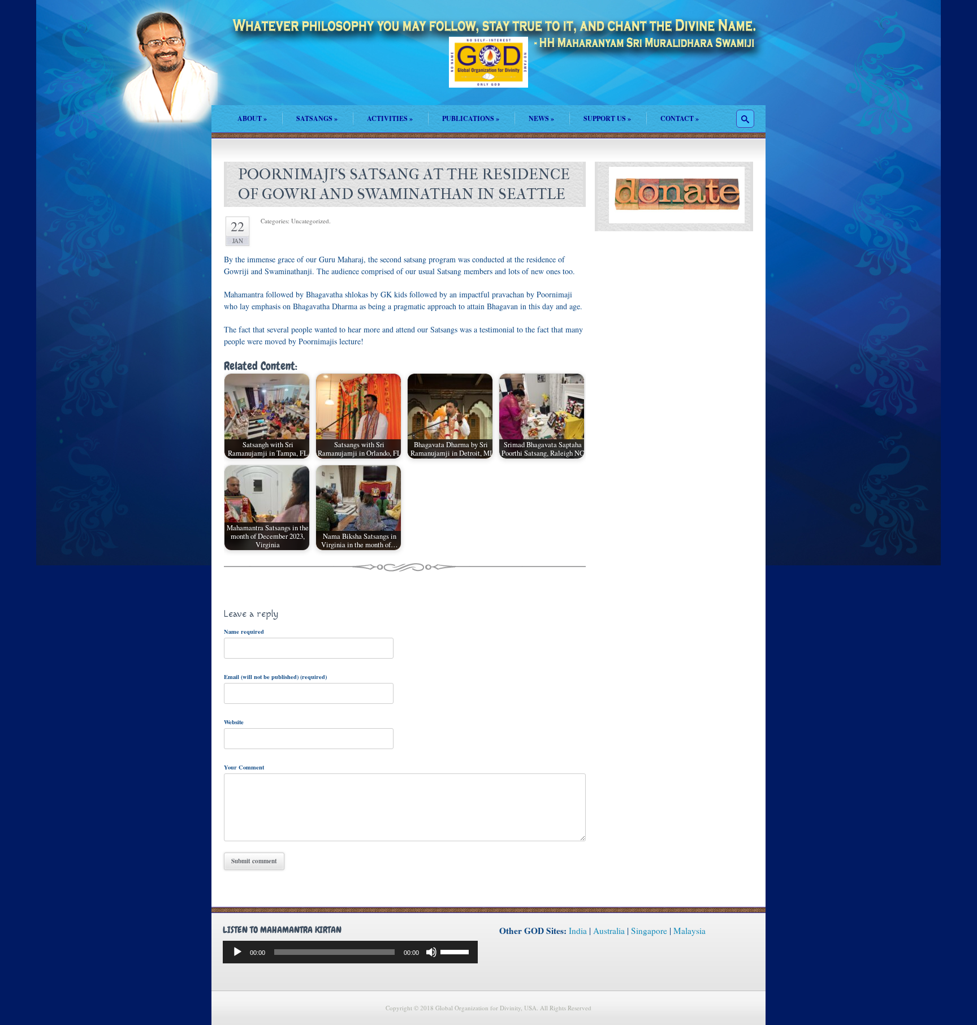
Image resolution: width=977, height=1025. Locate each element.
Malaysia (689, 930)
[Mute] (431, 952)
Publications (470, 118)
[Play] (237, 952)
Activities (390, 118)
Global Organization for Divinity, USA (488, 70)
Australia (609, 930)
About (252, 118)
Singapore (649, 930)
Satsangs (317, 118)
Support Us (607, 118)
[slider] (456, 951)
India (578, 930)
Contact (679, 118)
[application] (350, 952)
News (541, 118)
